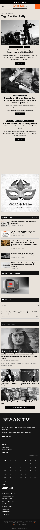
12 (15, 471)
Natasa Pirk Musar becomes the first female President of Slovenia (29, 383)
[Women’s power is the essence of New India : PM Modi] (10, 394)
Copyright (5, 447)
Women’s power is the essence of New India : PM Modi (9, 402)
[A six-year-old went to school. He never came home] (5, 224)
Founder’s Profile (22, 528)
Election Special (10, 120)
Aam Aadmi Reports (8, 493)
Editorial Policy (7, 450)
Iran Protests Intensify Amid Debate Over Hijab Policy (9, 383)
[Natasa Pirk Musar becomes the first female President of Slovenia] (29, 375)
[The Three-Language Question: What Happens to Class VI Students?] (5, 234)
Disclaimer (5, 452)
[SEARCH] (37, 317)
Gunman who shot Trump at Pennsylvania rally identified (20, 51)
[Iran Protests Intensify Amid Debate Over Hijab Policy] (10, 375)
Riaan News (20, 47)
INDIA (16, 120)
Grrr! (4, 504)
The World (5, 509)
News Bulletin (13, 47)
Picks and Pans (7, 506)
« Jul (3, 484)
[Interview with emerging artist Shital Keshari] (29, 394)
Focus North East (7, 501)
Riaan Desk (5, 360)
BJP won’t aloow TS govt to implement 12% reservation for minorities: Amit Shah (20, 125)
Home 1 (14, 528)
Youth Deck (5, 511)
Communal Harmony (8, 496)
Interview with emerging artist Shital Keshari (28, 401)
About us (5, 442)
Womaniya (5, 514)
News (24, 120)
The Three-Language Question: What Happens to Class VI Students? (23, 232)
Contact (4, 444)
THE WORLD (27, 47)
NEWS (20, 120)
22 (30, 474)
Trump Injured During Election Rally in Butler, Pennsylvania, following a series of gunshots (20, 100)
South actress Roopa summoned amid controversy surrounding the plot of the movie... (19, 356)
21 (25, 474)
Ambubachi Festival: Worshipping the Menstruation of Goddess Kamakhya (23, 254)
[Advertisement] (20, 157)
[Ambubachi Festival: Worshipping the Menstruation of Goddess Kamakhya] (5, 256)
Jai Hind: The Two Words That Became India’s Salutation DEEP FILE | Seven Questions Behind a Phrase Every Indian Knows (24, 243)
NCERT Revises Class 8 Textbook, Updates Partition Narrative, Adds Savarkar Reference (24, 264)
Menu (33, 217)
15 (30, 471)
